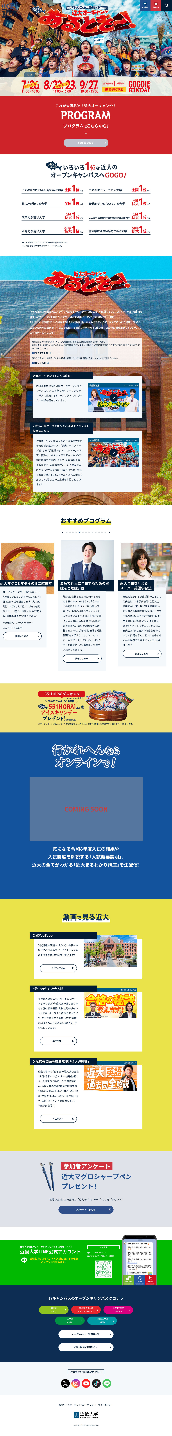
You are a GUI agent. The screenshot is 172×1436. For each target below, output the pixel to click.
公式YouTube (58, 968)
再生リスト (58, 1041)
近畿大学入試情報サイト (85, 1347)
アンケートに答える (85, 1209)
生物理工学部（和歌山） (118, 1310)
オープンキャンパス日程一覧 (85, 1334)
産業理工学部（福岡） (102, 1320)
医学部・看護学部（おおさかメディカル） (86, 1310)
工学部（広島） (70, 1320)
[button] (66, 532)
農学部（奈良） (54, 1310)
